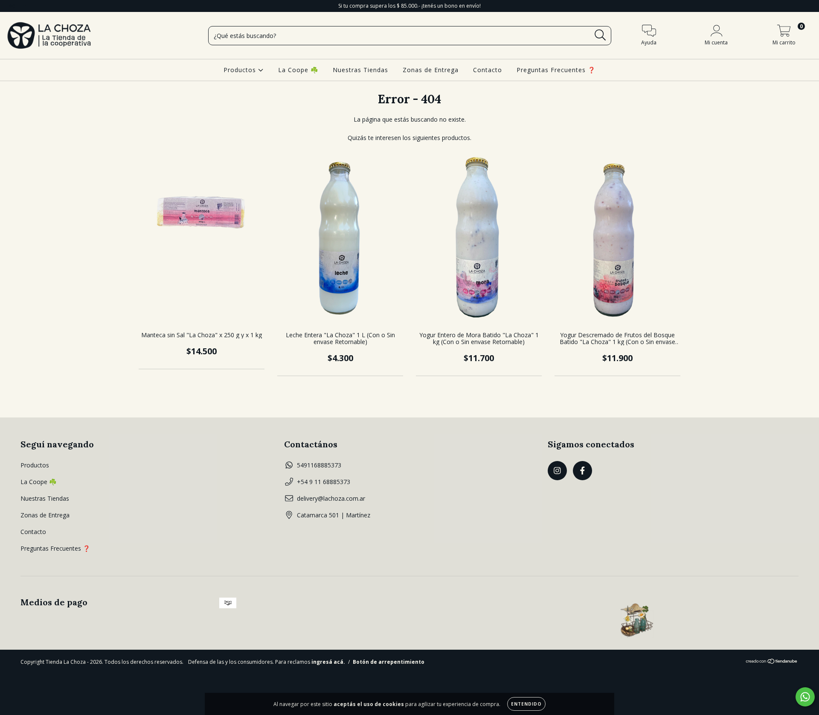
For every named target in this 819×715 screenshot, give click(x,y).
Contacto (487, 70)
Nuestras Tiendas (360, 70)
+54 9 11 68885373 (323, 482)
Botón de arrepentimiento (388, 661)
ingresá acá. (328, 661)
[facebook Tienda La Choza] (24, 6)
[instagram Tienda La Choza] (12, 6)
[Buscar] (600, 35)
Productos (241, 70)
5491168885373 (319, 465)
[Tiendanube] (772, 661)
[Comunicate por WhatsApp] (805, 696)
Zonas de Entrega (431, 70)
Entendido (526, 704)
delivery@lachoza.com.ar (331, 498)
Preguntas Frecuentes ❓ (556, 70)
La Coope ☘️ (298, 70)
